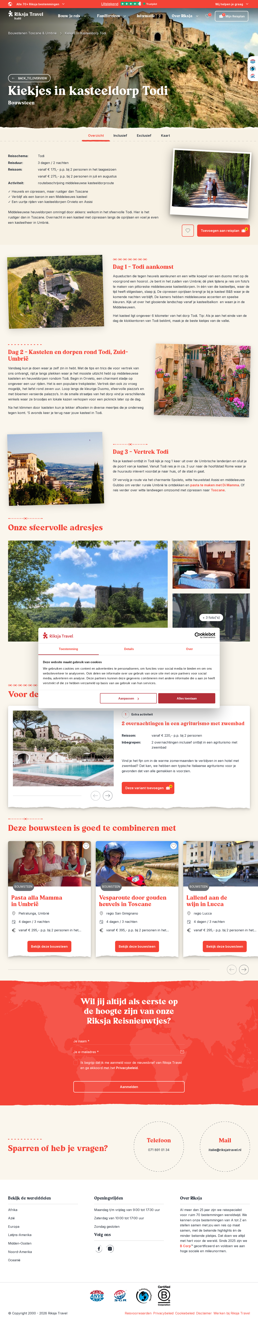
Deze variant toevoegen (148, 787)
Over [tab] (189, 648)
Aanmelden (129, 1087)
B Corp (186, 1246)
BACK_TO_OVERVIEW (32, 78)
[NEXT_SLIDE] (108, 796)
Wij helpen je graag (229, 4)
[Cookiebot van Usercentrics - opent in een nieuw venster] (197, 635)
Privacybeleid (127, 1068)
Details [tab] (129, 648)
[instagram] (110, 1249)
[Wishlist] (207, 16)
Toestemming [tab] (68, 648)
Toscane (218, 490)
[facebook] (99, 1249)
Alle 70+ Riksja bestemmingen (38, 4)
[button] (72, 16)
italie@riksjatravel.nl (225, 1150)
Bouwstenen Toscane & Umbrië (32, 33)
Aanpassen (126, 698)
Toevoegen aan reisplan (224, 230)
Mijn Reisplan (234, 16)
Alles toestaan (187, 698)
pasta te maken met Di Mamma (214, 485)
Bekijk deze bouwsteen (49, 946)
